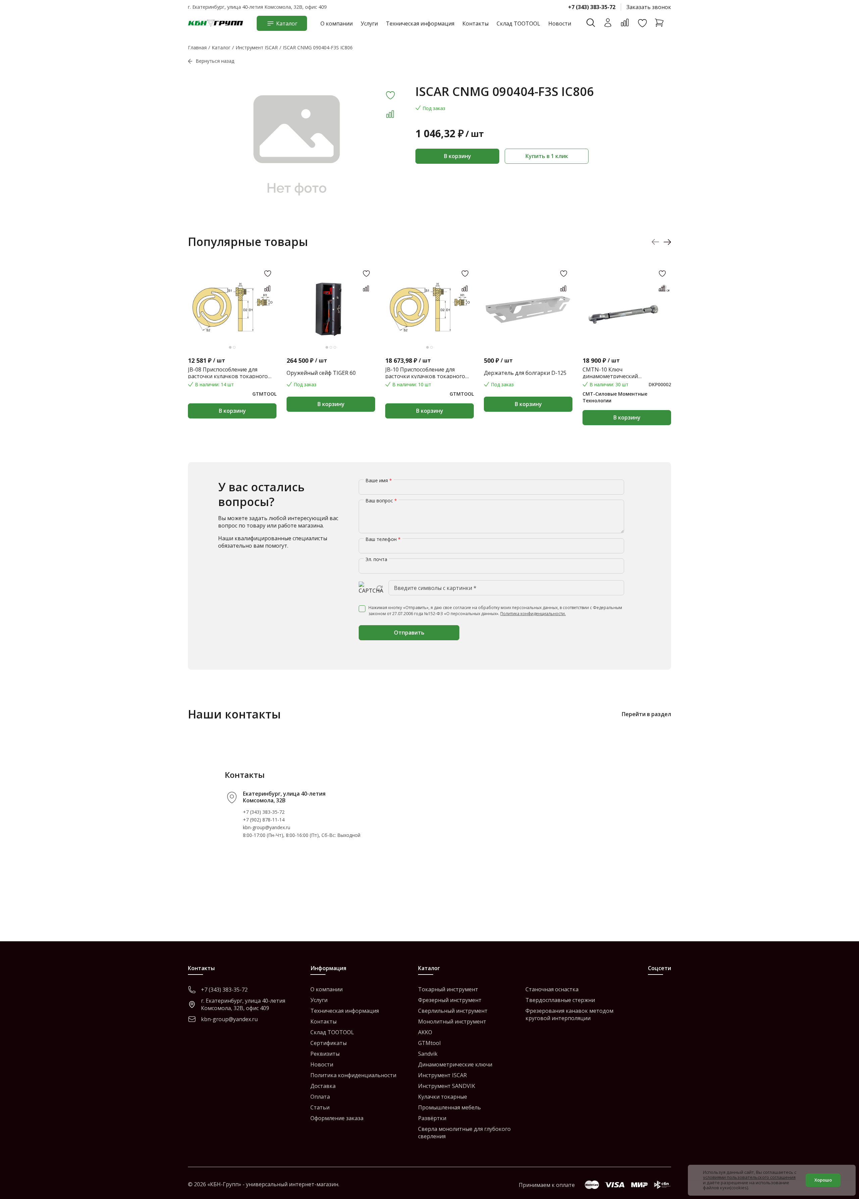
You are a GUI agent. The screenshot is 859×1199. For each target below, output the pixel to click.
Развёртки (432, 1118)
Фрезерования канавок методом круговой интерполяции (569, 1014)
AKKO (425, 1032)
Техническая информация (420, 23)
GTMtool (429, 1043)
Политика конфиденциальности (353, 1075)
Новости (559, 23)
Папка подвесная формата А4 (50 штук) (724, 373)
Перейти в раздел (646, 714)
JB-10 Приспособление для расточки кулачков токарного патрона (425, 373)
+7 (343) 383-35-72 (591, 7)
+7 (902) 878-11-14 (264, 819)
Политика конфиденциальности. (533, 613)
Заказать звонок (648, 7)
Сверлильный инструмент (453, 1010)
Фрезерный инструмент (450, 1000)
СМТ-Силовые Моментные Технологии (615, 397)
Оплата (320, 1096)
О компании (336, 23)
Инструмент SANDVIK (446, 1086)
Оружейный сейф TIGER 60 (321, 372)
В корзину (457, 156)
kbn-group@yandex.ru (266, 827)
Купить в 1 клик (546, 156)
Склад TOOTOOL (518, 23)
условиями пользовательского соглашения (749, 1177)
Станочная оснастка (551, 989)
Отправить (409, 632)
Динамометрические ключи (455, 1064)
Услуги (369, 23)
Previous (655, 242)
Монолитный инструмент (452, 1021)
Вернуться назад (215, 61)
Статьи (320, 1107)
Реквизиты (325, 1053)
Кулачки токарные (442, 1096)
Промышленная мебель (449, 1107)
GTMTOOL (264, 394)
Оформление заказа (336, 1118)
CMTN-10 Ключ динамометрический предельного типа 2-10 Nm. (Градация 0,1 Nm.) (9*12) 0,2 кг (623, 373)
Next (667, 242)
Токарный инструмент (448, 989)
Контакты (475, 23)
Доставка (323, 1086)
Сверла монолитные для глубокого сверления (464, 1132)
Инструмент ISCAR (442, 1075)
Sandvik (428, 1053)
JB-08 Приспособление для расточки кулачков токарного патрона (228, 373)
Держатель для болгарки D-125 (525, 372)
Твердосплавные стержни (560, 1000)
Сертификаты (328, 1043)
